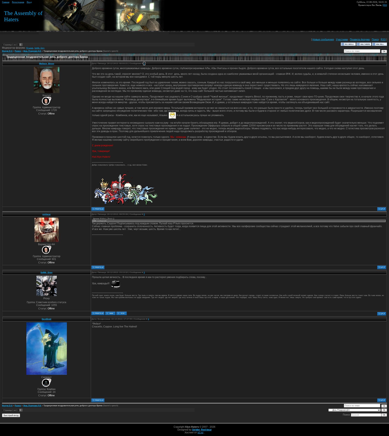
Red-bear (206, 429)
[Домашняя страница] (110, 313)
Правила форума (360, 39)
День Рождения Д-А (32, 51)
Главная (5, 2)
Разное (18, 51)
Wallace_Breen (46, 63)
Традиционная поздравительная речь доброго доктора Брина (73, 51)
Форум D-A (7, 51)
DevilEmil (46, 319)
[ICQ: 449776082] (121, 313)
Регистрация (18, 2)
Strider (196, 429)
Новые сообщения (323, 39)
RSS (385, 5)
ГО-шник (29, 48)
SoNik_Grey (39, 48)
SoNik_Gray (46, 272)
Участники (342, 39)
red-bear (46, 214)
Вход (29, 2)
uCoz (200, 432)
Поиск (375, 39)
